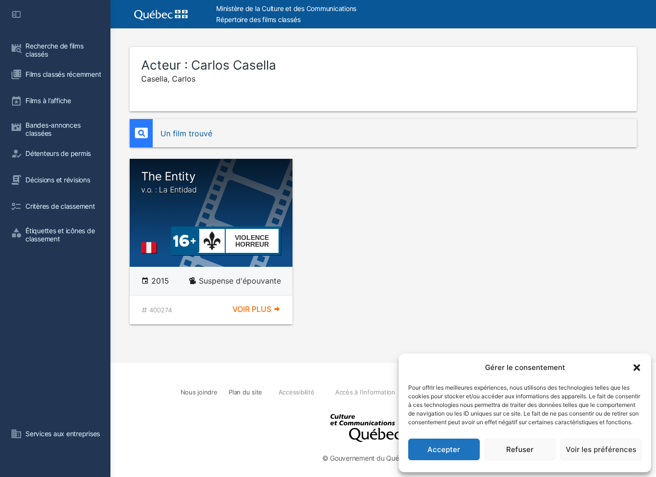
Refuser (520, 449)
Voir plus (252, 309)
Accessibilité (297, 392)
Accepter (443, 449)
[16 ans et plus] (184, 240)
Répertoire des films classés (258, 19)
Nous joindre (199, 392)
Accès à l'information (365, 392)
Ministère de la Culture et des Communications (286, 8)
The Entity (169, 181)
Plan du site (245, 392)
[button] (637, 367)
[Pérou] (150, 247)
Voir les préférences (601, 449)
